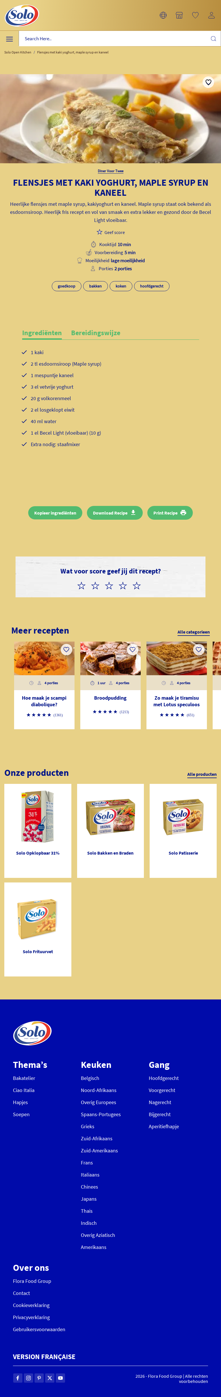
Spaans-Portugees (101, 1114)
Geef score (114, 232)
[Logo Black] (21, 3)
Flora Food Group (32, 1281)
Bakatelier (24, 1078)
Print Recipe (165, 513)
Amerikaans (93, 1247)
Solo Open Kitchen (17, 52)
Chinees (89, 1186)
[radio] (84, 584)
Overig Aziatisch (98, 1235)
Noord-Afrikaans (99, 1090)
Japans (89, 1198)
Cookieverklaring (31, 1305)
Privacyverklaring (31, 1317)
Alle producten (202, 774)
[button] (163, 15)
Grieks (87, 1126)
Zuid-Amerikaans (99, 1150)
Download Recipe (110, 513)
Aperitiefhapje (164, 1126)
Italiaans (90, 1174)
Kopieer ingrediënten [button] (55, 513)
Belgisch (90, 1078)
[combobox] (120, 38)
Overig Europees (98, 1102)
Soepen (21, 1114)
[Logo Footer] (32, 1024)
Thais (87, 1211)
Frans (87, 1162)
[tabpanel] (110, 407)
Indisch (89, 1223)
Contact (21, 1293)
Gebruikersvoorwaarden (39, 1329)
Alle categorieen (194, 632)
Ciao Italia (24, 1090)
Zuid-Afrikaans (97, 1138)
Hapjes (20, 1102)
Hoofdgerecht (164, 1078)
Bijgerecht (160, 1114)
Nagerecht (160, 1102)
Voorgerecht (162, 1090)
